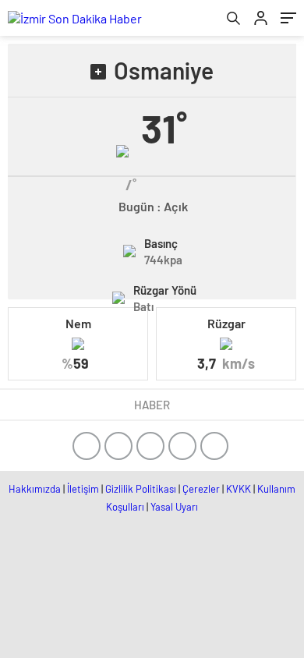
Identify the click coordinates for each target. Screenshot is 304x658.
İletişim (83, 489)
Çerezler (201, 489)
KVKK (238, 489)
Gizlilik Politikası (140, 489)
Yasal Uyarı (174, 507)
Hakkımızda (35, 489)
